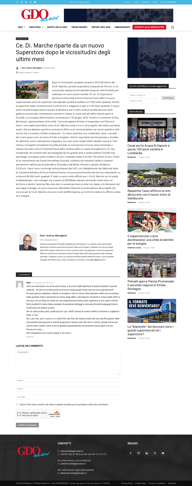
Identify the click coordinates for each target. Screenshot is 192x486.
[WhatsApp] (117, 72)
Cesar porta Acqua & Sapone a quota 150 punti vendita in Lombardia (149, 149)
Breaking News (22, 39)
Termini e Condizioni (157, 483)
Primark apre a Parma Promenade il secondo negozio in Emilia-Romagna (151, 285)
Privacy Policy (127, 483)
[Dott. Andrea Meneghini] (18, 67)
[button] (172, 27)
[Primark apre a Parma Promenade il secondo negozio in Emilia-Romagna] (152, 266)
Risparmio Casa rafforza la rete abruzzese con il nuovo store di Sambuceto (149, 194)
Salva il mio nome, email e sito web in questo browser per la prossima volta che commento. (64, 404)
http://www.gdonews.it (49, 240)
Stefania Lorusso (134, 247)
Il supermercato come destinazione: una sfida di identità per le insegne (150, 239)
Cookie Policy (140, 483)
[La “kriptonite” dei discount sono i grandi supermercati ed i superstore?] (152, 311)
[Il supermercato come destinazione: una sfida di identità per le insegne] (152, 220)
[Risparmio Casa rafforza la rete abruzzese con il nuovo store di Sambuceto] (152, 175)
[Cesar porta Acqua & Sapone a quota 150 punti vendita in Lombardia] (152, 130)
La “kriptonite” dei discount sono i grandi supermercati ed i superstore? (150, 330)
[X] (30, 2)
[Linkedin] (26, 2)
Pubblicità (172, 483)
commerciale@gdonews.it (73, 463)
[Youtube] (35, 2)
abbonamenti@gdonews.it (73, 473)
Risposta (29, 337)
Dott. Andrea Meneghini (32, 68)
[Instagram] (21, 2)
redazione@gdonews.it (71, 451)
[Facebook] (17, 2)
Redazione (132, 157)
